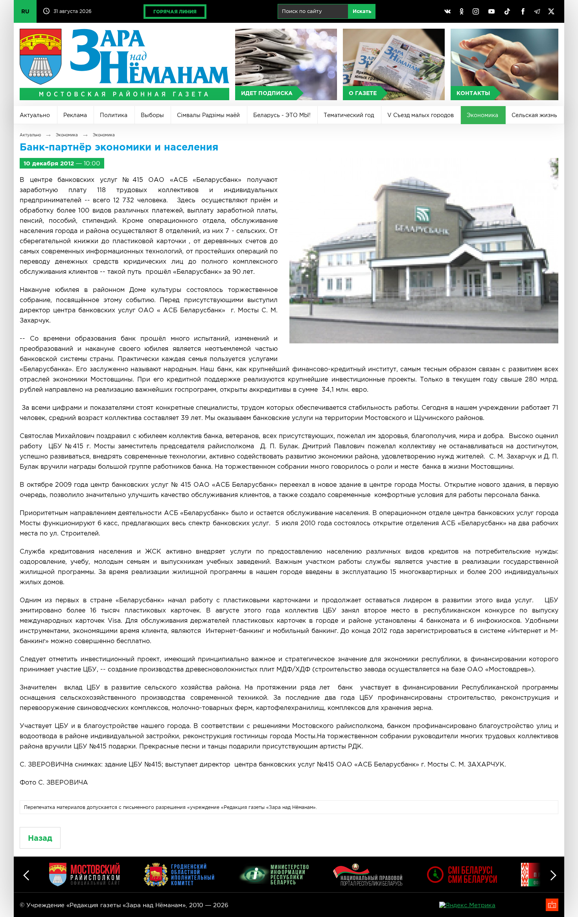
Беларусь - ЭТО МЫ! (282, 115)
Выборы (152, 115)
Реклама (75, 115)
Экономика (482, 115)
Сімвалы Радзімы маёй (208, 115)
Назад (40, 837)
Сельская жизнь (534, 115)
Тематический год (349, 115)
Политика (113, 115)
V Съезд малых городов (420, 115)
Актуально (35, 115)
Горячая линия (175, 11)
